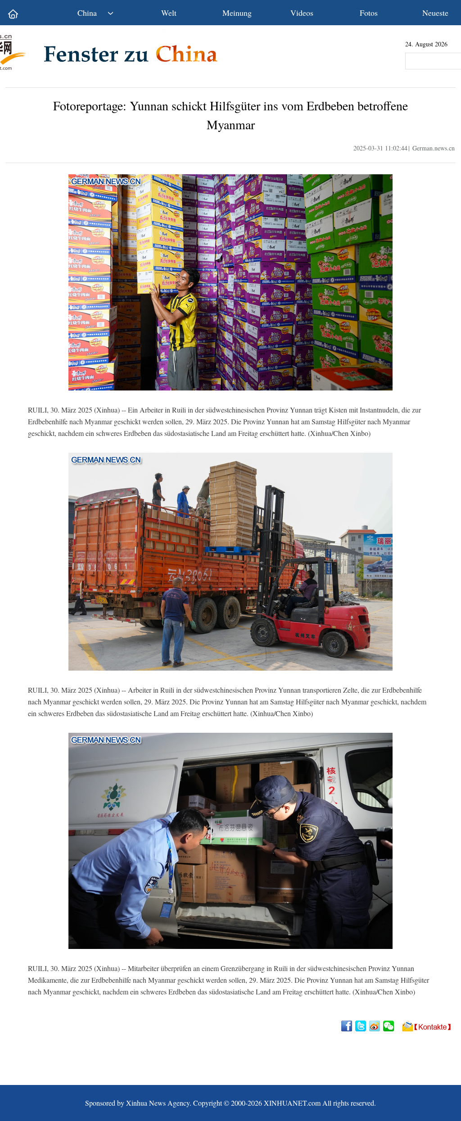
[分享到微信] (389, 1026)
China (87, 12)
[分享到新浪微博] (375, 1026)
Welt (168, 12)
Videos (301, 12)
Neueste (435, 12)
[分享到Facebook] (347, 1026)
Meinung (237, 12)
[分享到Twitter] (361, 1026)
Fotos (369, 12)
